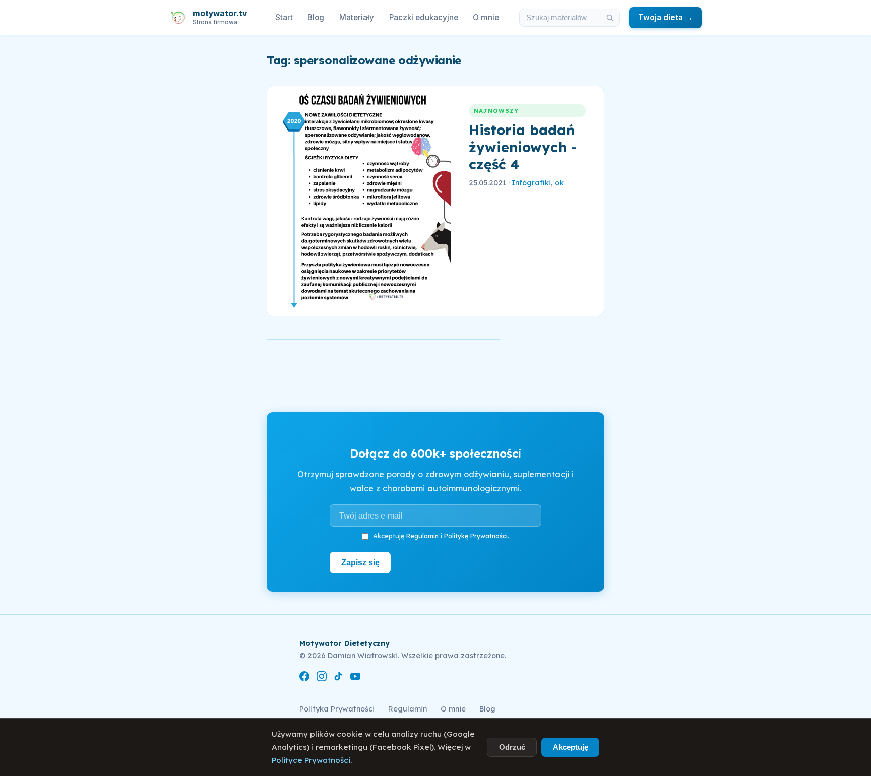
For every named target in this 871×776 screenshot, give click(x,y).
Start (284, 17)
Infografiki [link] (531, 182)
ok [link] (559, 182)
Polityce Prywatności (311, 760)
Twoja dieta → (665, 17)
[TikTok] (338, 678)
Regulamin (422, 536)
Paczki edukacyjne (423, 17)
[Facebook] (304, 678)
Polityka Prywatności (337, 709)
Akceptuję (570, 747)
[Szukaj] (609, 18)
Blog (315, 17)
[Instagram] (322, 678)
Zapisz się (360, 562)
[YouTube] (355, 678)
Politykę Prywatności (476, 536)
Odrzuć (512, 747)
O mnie (486, 17)
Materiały (356, 17)
